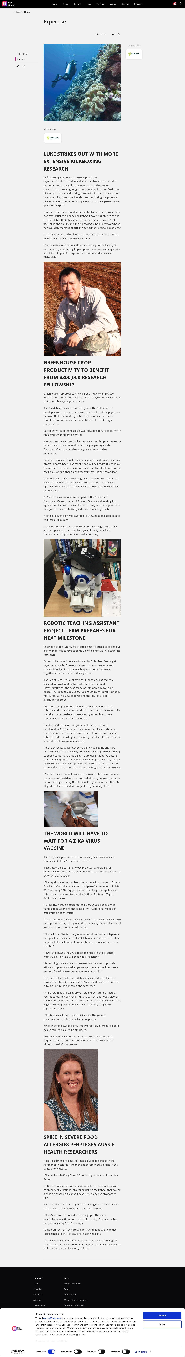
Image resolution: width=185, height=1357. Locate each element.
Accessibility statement (74, 1305)
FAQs (35, 1283)
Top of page (22, 53)
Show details (141, 1351)
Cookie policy (70, 1294)
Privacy (67, 1289)
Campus (125, 4)
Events (113, 4)
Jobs (89, 4)
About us (37, 1300)
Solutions (138, 4)
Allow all (162, 1315)
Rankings (77, 4)
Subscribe (37, 1289)
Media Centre (39, 1305)
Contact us (38, 1294)
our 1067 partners (52, 1318)
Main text (21, 59)
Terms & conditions (72, 1283)
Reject (162, 1324)
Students (100, 4)
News (65, 4)
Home (54, 4)
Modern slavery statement (75, 1300)
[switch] (78, 1351)
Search (181, 4)
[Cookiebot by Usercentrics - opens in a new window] (17, 1352)
